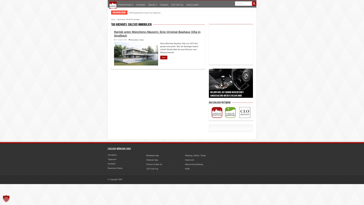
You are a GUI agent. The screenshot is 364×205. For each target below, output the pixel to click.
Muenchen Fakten (115, 168)
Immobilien (140, 5)
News (142, 40)
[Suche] (254, 3)
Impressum (189, 160)
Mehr (164, 58)
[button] (6, 198)
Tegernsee (112, 159)
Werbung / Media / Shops (195, 155)
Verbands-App (152, 160)
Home (113, 19)
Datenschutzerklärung (194, 164)
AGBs (187, 169)
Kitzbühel (111, 164)
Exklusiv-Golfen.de (154, 164)
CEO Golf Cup (177, 5)
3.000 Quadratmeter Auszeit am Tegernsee (145, 13)
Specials (151, 5)
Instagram (164, 5)
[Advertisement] (231, 45)
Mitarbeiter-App (152, 155)
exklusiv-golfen (192, 5)
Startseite (113, 5)
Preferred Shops (125, 5)
